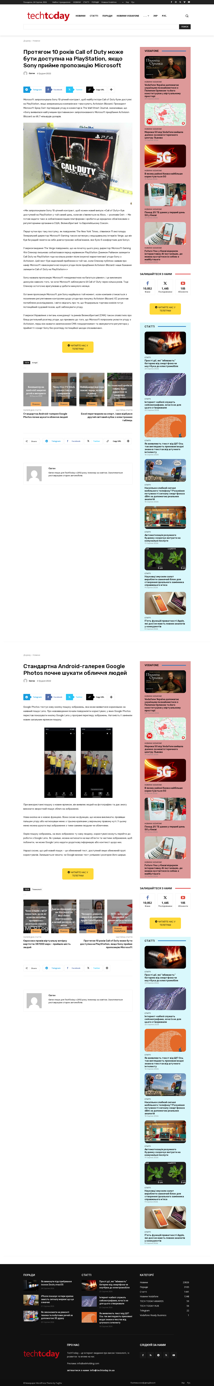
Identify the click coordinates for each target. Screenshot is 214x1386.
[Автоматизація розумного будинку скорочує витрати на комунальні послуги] (165, 517)
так (147, 281)
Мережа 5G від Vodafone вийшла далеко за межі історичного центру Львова (164, 135)
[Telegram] (158, 1355)
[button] (187, 16)
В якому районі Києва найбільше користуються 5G (164, 175)
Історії (34, 362)
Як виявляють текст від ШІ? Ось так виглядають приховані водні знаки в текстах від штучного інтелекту (164, 448)
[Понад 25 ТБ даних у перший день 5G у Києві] (165, 194)
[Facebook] (171, 2)
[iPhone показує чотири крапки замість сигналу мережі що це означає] (31, 1300)
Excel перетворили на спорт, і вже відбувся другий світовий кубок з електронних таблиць (106, 417)
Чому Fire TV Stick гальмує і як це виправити (64, 390)
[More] (111, 90)
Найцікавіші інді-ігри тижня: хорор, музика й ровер (92, 390)
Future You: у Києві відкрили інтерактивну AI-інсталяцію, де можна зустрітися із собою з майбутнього (164, 255)
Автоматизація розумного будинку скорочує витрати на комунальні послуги (162, 538)
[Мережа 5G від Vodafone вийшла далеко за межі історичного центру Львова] (165, 114)
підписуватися (183, 281)
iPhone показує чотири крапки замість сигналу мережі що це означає (57, 1299)
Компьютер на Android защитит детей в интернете (36, 390)
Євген (32, 73)
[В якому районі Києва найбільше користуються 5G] (165, 156)
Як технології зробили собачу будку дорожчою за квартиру (119, 390)
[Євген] (25, 73)
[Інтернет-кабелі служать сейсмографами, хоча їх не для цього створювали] (165, 384)
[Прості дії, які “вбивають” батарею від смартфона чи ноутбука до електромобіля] (165, 343)
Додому (27, 40)
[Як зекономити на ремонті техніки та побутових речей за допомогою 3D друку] (31, 1316)
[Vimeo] (184, 2)
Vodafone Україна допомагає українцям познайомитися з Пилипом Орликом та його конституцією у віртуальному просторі (163, 91)
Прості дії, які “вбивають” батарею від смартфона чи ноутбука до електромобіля (161, 363)
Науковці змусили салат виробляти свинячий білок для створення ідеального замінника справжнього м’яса (164, 580)
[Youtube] (189, 2)
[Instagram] (176, 2)
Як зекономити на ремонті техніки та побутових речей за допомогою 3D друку (57, 1315)
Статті (148, 357)
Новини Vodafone (153, 82)
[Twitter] (180, 2)
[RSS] (151, 1355)
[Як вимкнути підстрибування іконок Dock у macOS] (31, 1285)
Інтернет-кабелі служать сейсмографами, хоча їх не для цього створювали (163, 405)
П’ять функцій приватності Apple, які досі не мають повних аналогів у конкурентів (165, 623)
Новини (36, 40)
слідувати (165, 281)
